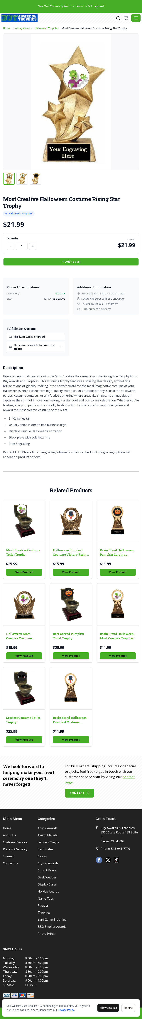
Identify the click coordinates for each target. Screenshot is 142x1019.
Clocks (42, 856)
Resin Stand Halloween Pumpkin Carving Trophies (117, 552)
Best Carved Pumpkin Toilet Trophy (68, 636)
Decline (128, 1008)
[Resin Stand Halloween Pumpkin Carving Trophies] (118, 521)
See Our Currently (71, 6)
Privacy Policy (66, 1010)
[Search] (118, 18)
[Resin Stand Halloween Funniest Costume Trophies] (71, 688)
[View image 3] (35, 179)
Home (6, 28)
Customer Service (15, 842)
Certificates (45, 849)
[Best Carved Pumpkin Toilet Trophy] (71, 604)
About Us (9, 835)
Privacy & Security (15, 849)
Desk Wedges (47, 877)
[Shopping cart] (126, 18)
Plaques (43, 905)
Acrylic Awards (47, 828)
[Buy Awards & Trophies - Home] (58, 18)
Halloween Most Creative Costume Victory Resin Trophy (21, 636)
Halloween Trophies (47, 28)
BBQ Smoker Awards (52, 927)
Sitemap (8, 856)
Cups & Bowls (47, 870)
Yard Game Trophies (52, 920)
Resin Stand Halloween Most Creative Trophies (117, 636)
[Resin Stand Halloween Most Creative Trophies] (118, 604)
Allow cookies (108, 1008)
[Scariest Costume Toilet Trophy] (24, 688)
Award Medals (47, 835)
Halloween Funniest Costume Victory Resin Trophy (70, 552)
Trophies (44, 912)
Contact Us (79, 793)
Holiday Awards (22, 28)
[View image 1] (9, 179)
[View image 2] (22, 179)
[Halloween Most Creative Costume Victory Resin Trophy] (24, 604)
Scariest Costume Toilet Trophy (23, 720)
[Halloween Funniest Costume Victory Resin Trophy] (71, 521)
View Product (24, 572)
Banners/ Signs (48, 842)
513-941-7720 (120, 849)
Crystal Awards (48, 863)
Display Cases (47, 884)
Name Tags (46, 898)
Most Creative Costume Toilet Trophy (23, 552)
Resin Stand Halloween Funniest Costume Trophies (70, 720)
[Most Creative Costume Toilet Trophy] (24, 521)
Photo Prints (46, 934)
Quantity (13, 238)
